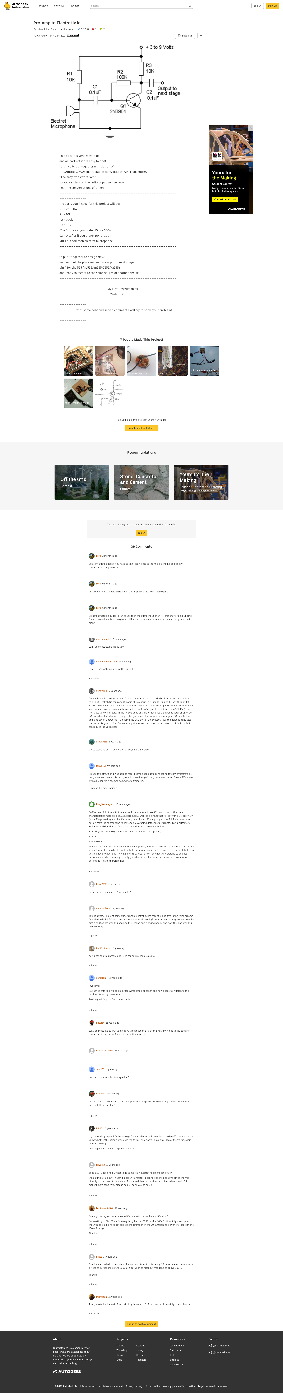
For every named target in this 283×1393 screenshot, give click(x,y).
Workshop (121, 1350)
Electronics (69, 29)
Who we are (176, 1364)
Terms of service (91, 1386)
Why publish (177, 1345)
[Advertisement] (231, 169)
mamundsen (103, 908)
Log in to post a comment (141, 1324)
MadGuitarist (103, 948)
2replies (95, 678)
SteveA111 (101, 741)
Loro (98, 555)
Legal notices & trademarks (213, 1386)
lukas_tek (42, 29)
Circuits (55, 29)
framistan (101, 1296)
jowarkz (100, 1164)
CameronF (101, 977)
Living (139, 1350)
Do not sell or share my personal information (170, 1386)
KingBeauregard (105, 804)
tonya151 (101, 765)
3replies (95, 1313)
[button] (200, 36)
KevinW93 (101, 884)
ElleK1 (99, 1128)
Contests (59, 5)
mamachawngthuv (106, 661)
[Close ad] (250, 128)
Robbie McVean (104, 1050)
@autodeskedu (221, 1352)
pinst (99, 1256)
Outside (140, 1355)
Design (120, 1355)
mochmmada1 (103, 639)
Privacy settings (134, 1386)
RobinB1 (100, 1093)
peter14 (100, 1022)
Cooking (140, 1345)
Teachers (74, 5)
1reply (94, 935)
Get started (176, 1350)
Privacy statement (113, 1386)
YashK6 (100, 1069)
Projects (43, 5)
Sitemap (174, 1360)
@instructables (221, 1345)
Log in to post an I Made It (141, 428)
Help (172, 1355)
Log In (257, 6)
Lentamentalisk (104, 1208)
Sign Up (272, 6)
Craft (119, 1360)
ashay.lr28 (102, 691)
